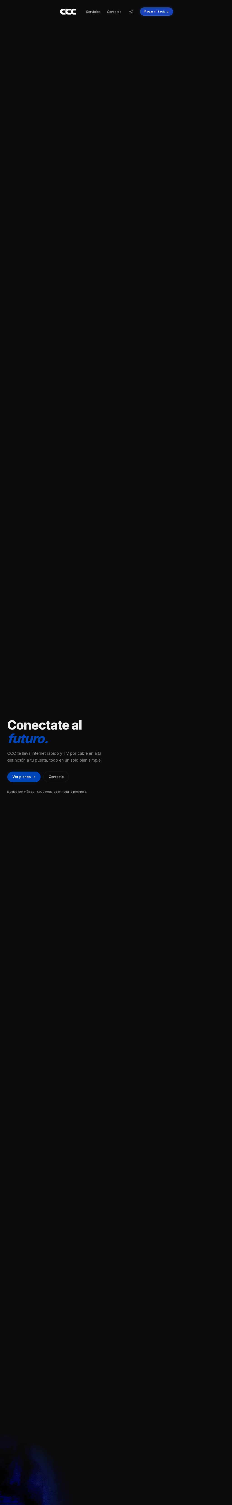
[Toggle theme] (131, 11)
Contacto (114, 12)
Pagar (156, 11)
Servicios (93, 12)
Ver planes (21, 777)
